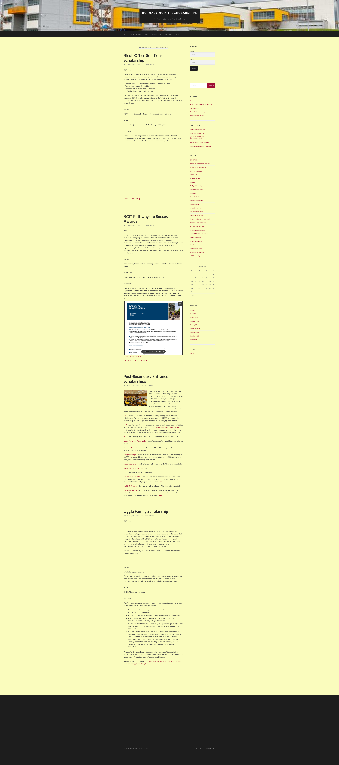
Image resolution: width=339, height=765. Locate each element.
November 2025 (195, 332)
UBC (125, 416)
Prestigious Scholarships (197, 230)
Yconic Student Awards (197, 115)
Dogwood (193, 193)
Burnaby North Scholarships (169, 12)
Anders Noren (206, 748)
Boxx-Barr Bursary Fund (197, 133)
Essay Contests (194, 197)
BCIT (126, 437)
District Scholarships (196, 189)
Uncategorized (194, 245)
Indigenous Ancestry (196, 211)
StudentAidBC (194, 108)
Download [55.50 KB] (132, 199)
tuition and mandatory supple (159, 427)
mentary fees (174, 427)
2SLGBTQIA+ (194, 160)
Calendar (168, 34)
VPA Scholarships (195, 256)
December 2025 (195, 328)
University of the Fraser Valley (135, 441)
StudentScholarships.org (197, 112)
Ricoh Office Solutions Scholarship (143, 58)
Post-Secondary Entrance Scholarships (146, 379)
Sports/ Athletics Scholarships (199, 234)
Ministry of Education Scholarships (200, 219)
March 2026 (194, 317)
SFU (125, 425)
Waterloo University (131, 490)
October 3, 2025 (129, 385)
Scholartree (193, 101)
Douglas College (130, 455)
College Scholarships (196, 186)
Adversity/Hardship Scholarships (200, 163)
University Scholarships (197, 252)
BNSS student (194, 175)
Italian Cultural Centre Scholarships (200, 146)
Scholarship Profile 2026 (132, 34)
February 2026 (194, 321)
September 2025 (195, 339)
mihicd (140, 64)
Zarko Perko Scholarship (197, 129)
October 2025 (194, 336)
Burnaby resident (195, 178)
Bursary (192, 182)
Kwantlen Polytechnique (133, 468)
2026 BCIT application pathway (135, 360)
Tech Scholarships (195, 237)
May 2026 (193, 310)
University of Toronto (132, 477)
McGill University (130, 486)
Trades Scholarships (196, 241)
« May (192, 295)
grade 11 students (195, 208)
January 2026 (194, 325)
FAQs (177, 34)
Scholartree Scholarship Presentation (201, 104)
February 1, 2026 (130, 225)
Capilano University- (131, 448)
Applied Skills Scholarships (198, 167)
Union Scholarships (196, 248)
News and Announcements (198, 222)
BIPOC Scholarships (196, 171)
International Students (196, 215)
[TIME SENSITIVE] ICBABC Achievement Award (198, 137)
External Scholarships (196, 200)
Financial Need (194, 204)
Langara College (130, 464)
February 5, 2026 (130, 64)
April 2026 (193, 314)
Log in (192, 353)
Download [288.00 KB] (132, 356)
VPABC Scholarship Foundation (199, 142)
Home (147, 34)
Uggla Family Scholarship (146, 511)
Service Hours (157, 34)
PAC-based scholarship (197, 226)
